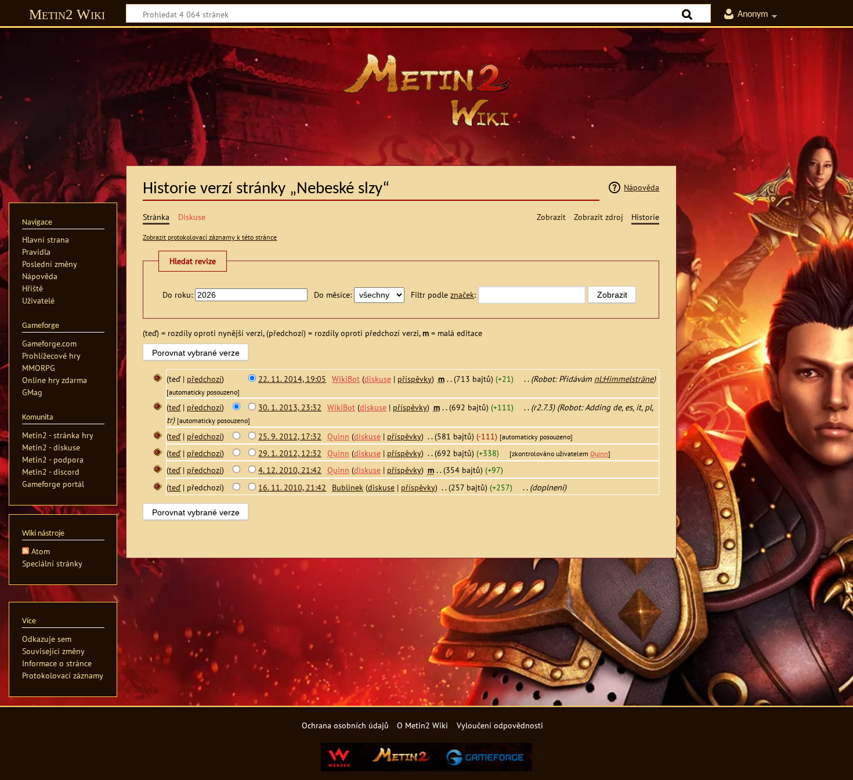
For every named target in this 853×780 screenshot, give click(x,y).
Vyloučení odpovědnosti (500, 725)
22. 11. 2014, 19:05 (292, 378)
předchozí (204, 378)
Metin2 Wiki (67, 14)
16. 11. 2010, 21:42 (292, 487)
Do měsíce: (333, 294)
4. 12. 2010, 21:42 (289, 469)
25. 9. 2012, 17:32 (289, 436)
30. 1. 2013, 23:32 (289, 407)
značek (462, 294)
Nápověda (641, 187)
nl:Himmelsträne (623, 378)
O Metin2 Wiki (422, 725)
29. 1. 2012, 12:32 (289, 452)
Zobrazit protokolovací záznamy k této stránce (210, 237)
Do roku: (177, 294)
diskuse (377, 378)
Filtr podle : (443, 294)
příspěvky (414, 378)
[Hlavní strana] (426, 90)
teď (174, 407)
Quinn (599, 453)
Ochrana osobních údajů (345, 725)
